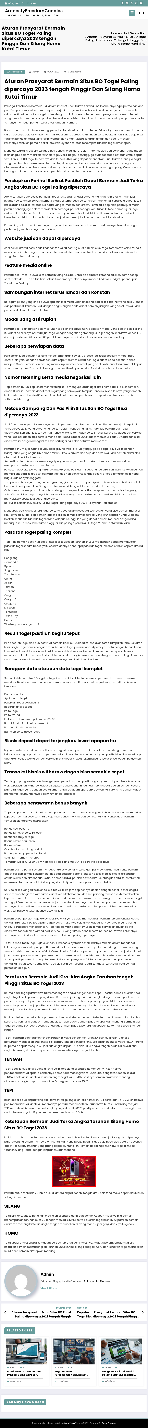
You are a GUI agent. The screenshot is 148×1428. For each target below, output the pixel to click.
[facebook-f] (122, 3)
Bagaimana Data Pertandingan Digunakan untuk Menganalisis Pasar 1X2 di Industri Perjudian (71, 1373)
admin (36, 71)
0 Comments (74, 71)
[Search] (139, 13)
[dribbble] (131, 3)
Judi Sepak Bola (14, 71)
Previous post (63, 1307)
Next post (82, 1307)
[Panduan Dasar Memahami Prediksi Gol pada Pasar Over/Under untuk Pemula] (26, 1351)
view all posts (48, 1288)
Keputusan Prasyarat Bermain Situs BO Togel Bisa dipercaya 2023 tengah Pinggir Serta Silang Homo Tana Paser (108, 1314)
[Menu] (132, 13)
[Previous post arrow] (5, 1312)
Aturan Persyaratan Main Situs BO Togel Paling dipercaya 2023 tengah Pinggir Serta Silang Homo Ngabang (41, 1314)
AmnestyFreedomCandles (34, 11)
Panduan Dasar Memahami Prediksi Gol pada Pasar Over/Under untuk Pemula (24, 1373)
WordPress (69, 1423)
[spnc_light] (144, 13)
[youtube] (141, 3)
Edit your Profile (94, 1281)
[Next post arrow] (143, 1312)
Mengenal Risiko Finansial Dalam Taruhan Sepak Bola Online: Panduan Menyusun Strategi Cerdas (119, 1373)
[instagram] (136, 3)
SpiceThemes (109, 1423)
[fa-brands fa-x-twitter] (127, 3)
